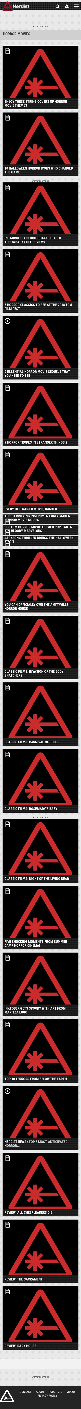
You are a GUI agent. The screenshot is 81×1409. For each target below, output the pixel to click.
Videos (71, 1392)
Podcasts (55, 1392)
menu (76, 6)
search (58, 6)
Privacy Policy (47, 1395)
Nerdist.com (7, 1396)
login (67, 6)
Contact (25, 1392)
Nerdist (16, 6)
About (40, 1392)
